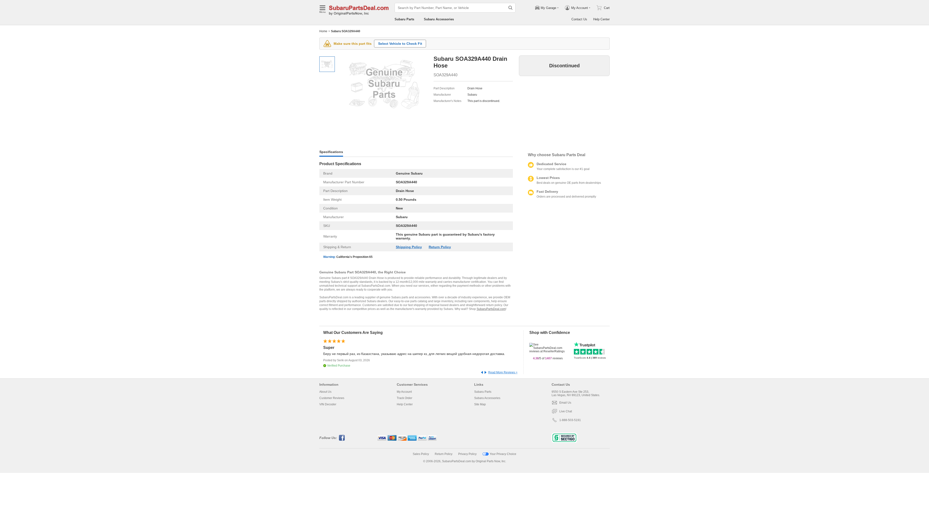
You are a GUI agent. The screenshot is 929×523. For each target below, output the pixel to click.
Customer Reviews (331, 398)
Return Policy (440, 247)
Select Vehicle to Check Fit (400, 44)
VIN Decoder (327, 404)
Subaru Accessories (439, 19)
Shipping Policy (409, 247)
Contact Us (579, 19)
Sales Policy (421, 454)
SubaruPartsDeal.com (491, 309)
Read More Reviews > (502, 372)
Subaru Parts (404, 19)
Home (323, 31)
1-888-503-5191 (570, 420)
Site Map (480, 404)
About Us (325, 391)
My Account (404, 391)
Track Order (404, 398)
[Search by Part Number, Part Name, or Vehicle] (510, 8)
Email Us (565, 402)
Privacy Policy (467, 454)
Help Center (601, 19)
